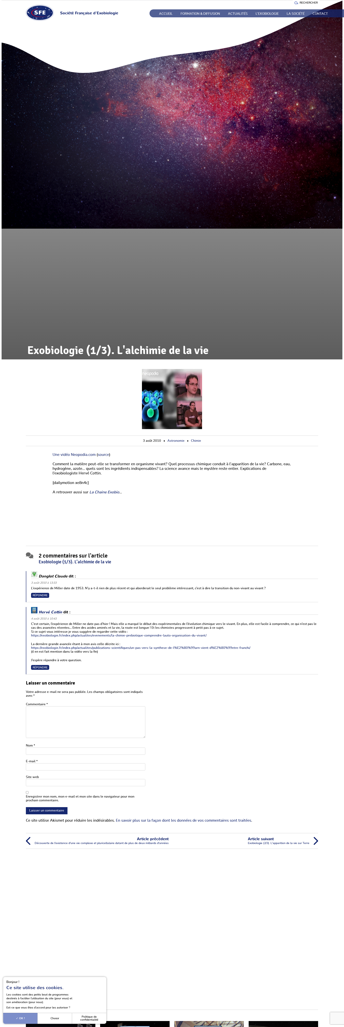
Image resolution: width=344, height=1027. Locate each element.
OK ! (21, 1018)
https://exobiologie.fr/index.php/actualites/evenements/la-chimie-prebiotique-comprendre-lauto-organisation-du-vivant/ (119, 635)
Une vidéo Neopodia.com (74, 455)
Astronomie (176, 440)
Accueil (166, 13)
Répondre (40, 595)
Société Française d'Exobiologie (89, 13)
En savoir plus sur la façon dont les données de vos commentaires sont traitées (183, 820)
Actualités (238, 13)
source (103, 455)
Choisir (55, 1018)
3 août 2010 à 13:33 (44, 582)
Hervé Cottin (50, 612)
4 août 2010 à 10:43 (44, 618)
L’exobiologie (267, 13)
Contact (320, 13)
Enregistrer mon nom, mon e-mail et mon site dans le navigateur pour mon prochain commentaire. (80, 798)
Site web (32, 777)
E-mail (32, 761)
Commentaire (37, 704)
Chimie (196, 440)
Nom (30, 745)
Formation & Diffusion (200, 13)
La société (296, 13)
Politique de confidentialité (89, 1018)
